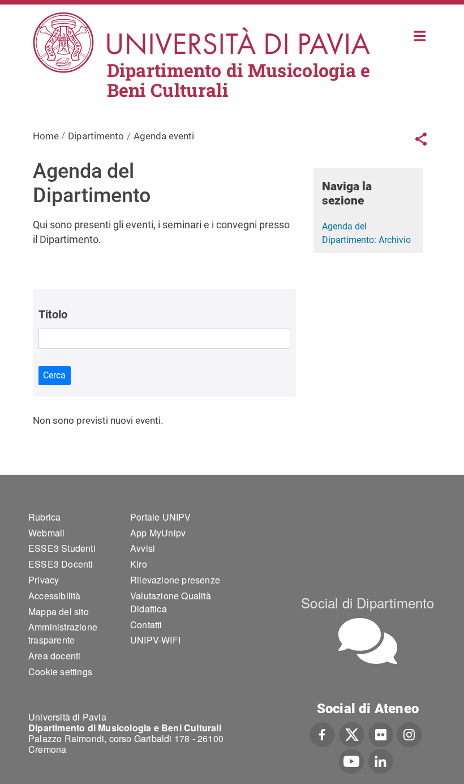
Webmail (46, 532)
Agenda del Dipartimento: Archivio (366, 233)
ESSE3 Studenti (62, 548)
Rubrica (44, 516)
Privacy (43, 579)
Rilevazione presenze (175, 579)
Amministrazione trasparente (62, 633)
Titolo (52, 314)
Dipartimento (96, 136)
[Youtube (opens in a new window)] (351, 760)
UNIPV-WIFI (155, 639)
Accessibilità (54, 595)
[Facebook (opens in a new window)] (322, 733)
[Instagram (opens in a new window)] (409, 733)
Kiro (138, 563)
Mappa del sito (58, 611)
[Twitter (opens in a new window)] (351, 733)
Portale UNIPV (160, 516)
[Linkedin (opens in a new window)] (380, 760)
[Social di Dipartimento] (367, 641)
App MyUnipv (158, 532)
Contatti (146, 624)
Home (420, 35)
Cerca (54, 375)
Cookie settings (60, 671)
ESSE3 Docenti (60, 563)
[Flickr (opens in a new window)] (380, 733)
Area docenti (54, 655)
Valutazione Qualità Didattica (170, 602)
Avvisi (142, 548)
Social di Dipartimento (367, 602)
